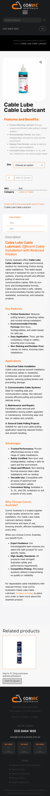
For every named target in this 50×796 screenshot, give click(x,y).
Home (16, 40)
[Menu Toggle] (25, 12)
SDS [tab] (11, 228)
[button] (40, 62)
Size (9, 164)
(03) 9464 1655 (25, 731)
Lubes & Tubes (26, 192)
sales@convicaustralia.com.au (25, 737)
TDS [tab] (11, 223)
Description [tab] (15, 217)
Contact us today (24, 593)
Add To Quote (23, 177)
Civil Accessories (28, 40)
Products (8, 204)
